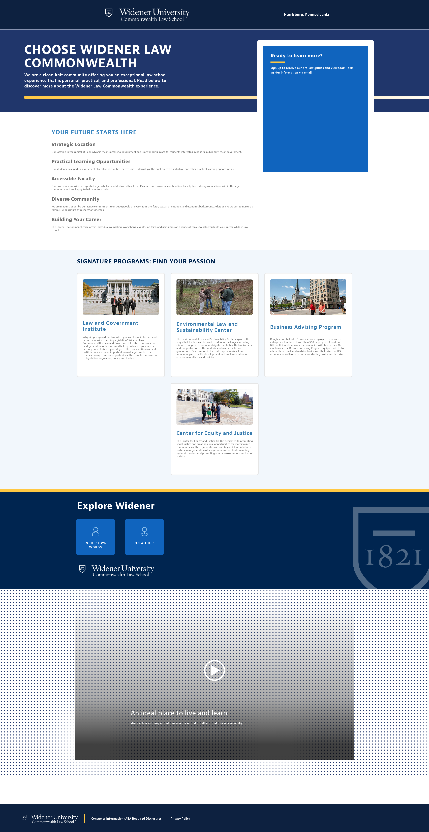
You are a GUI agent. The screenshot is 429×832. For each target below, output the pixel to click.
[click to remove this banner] (415, 790)
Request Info (192, 790)
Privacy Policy (180, 819)
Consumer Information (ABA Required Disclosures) (127, 819)
